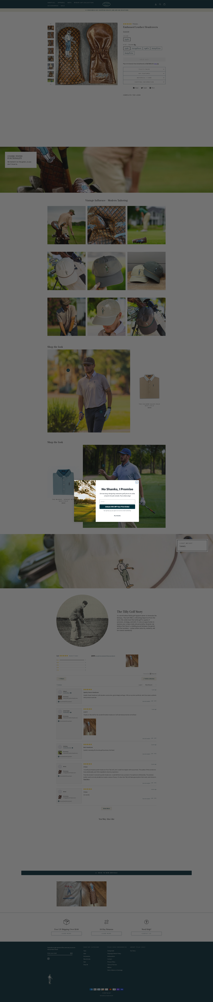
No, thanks (117, 516)
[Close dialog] (136, 482)
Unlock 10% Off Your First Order (117, 506)
